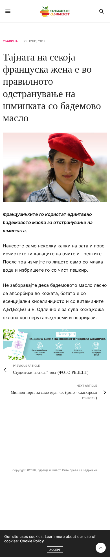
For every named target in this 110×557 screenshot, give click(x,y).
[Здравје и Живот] (55, 11)
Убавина (10, 41)
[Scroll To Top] (101, 548)
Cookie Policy (32, 541)
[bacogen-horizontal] (55, 343)
